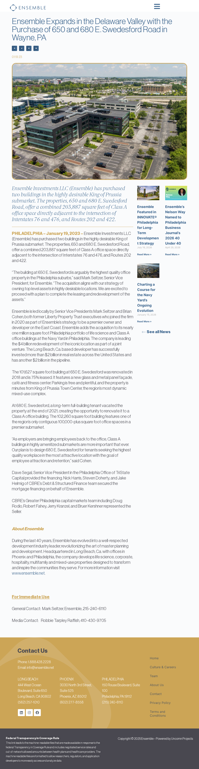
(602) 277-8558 (72, 702)
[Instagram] (29, 712)
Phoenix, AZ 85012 (73, 696)
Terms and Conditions (158, 713)
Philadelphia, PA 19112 (117, 696)
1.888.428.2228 (39, 662)
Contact (156, 694)
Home (154, 658)
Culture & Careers (163, 667)
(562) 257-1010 (29, 702)
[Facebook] (37, 712)
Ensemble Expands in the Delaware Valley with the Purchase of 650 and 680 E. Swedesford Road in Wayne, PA (92, 29)
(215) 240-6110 (112, 702)
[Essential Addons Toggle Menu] (157, 7)
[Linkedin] (21, 712)
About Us (157, 685)
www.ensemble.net (28, 573)
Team (154, 676)
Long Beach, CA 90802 (34, 696)
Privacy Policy (160, 703)
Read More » (144, 254)
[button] (14, 48)
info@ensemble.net (40, 667)
